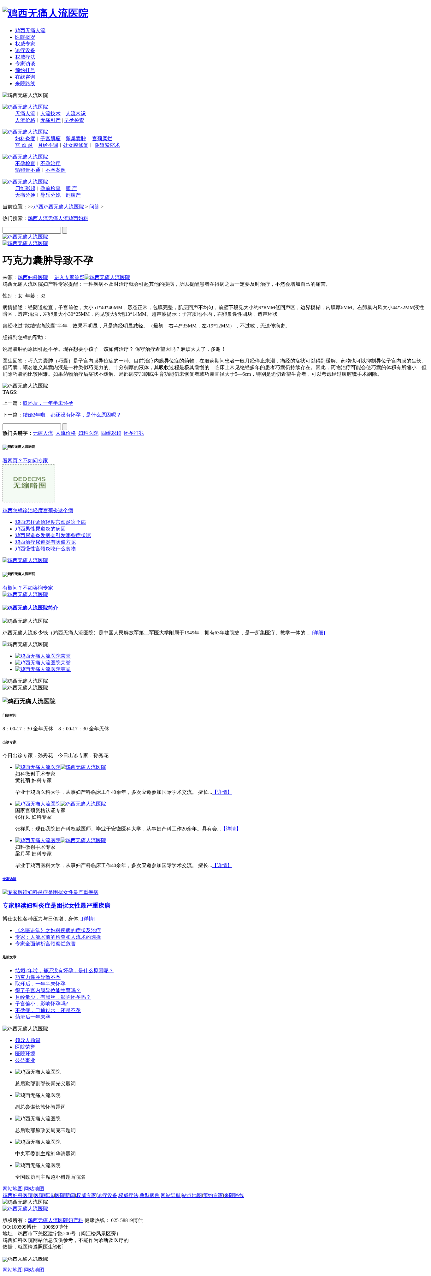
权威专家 (25, 43)
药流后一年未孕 (32, 1017)
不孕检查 (25, 163)
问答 (94, 206)
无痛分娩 (25, 195)
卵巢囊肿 (76, 138)
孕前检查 (50, 188)
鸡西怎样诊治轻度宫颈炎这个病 (38, 510)
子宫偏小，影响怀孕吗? (41, 1003)
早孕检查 (74, 120)
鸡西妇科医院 (33, 277)
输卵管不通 (27, 170)
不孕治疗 (50, 163)
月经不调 (48, 145)
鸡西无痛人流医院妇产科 (55, 1220)
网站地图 (13, 1188)
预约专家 (213, 1195)
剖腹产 (73, 195)
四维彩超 (25, 188)
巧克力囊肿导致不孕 (38, 977)
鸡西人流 (38, 218)
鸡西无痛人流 (30, 30)
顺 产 (71, 188)
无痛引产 (50, 120)
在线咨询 (25, 77)
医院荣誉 (25, 1047)
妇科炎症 (25, 138)
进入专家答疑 (69, 277)
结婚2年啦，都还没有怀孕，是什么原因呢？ (72, 414)
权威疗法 (25, 57)
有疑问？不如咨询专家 (28, 587)
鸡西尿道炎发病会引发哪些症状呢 (53, 535)
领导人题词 (27, 1040)
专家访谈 (25, 63)
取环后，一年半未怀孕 (48, 403)
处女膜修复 (75, 145)
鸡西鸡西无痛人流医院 (58, 206)
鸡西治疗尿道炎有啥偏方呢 (45, 542)
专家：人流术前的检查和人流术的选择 (58, 937)
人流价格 (25, 120)
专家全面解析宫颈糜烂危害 (45, 943)
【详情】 (222, 792)
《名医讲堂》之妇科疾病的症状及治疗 (58, 930)
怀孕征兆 (134, 433)
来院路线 (25, 83)
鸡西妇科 (78, 218)
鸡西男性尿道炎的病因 (40, 528)
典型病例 (149, 1195)
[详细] (318, 632)
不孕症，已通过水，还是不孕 (48, 1010)
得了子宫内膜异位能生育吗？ (48, 990)
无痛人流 (25, 113)
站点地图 (192, 1195)
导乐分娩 (50, 195)
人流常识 (76, 113)
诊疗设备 (25, 50)
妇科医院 (88, 433)
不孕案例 (55, 170)
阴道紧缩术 (107, 145)
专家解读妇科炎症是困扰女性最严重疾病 (56, 905)
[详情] (88, 918)
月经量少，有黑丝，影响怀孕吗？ (53, 997)
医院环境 (25, 1053)
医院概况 (25, 37)
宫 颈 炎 (24, 145)
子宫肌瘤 (50, 138)
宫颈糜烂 (102, 138)
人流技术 (50, 113)
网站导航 (171, 1195)
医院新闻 (65, 1195)
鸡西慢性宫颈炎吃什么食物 (45, 548)
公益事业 (25, 1060)
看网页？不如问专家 (25, 460)
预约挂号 (25, 70)
